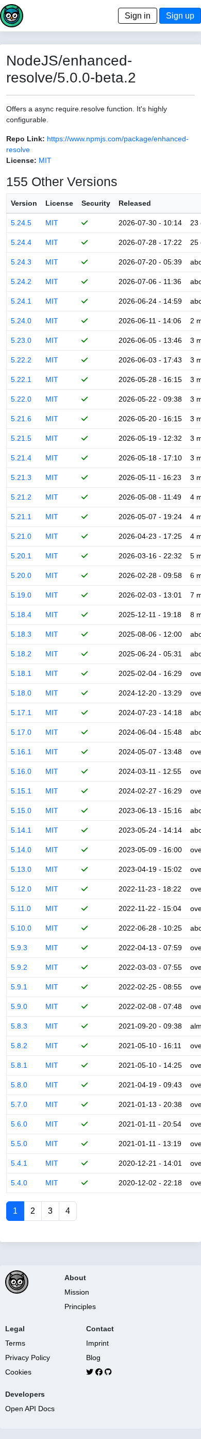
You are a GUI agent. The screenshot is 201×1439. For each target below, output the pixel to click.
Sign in (137, 15)
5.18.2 (21, 654)
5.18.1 (21, 673)
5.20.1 (21, 556)
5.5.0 (19, 1143)
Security (95, 203)
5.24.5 (21, 223)
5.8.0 (19, 1085)
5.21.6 (21, 419)
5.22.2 (21, 360)
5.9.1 (19, 987)
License (59, 203)
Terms (15, 1343)
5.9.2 (19, 967)
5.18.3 (21, 634)
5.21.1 (21, 516)
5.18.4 (21, 614)
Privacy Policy (27, 1357)
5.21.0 (21, 536)
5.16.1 (21, 752)
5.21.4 (21, 458)
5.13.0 (21, 869)
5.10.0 (21, 928)
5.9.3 (19, 948)
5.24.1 (21, 301)
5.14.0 (21, 850)
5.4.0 (19, 1183)
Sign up (180, 15)
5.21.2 (21, 497)
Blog (93, 1357)
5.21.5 (21, 438)
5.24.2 (21, 281)
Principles (80, 1306)
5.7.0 (19, 1104)
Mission (76, 1292)
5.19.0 (21, 595)
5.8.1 (19, 1065)
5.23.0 (21, 340)
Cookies (18, 1372)
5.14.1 (21, 830)
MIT (45, 160)
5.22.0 (21, 399)
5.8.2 (19, 1045)
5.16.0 (21, 771)
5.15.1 (21, 791)
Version (24, 203)
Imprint (97, 1343)
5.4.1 (19, 1163)
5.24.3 (21, 262)
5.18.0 (21, 693)
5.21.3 (21, 477)
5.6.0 (19, 1124)
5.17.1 (21, 712)
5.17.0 (21, 732)
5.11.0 (21, 908)
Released (135, 203)
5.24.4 (21, 242)
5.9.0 (19, 1006)
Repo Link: (25, 139)
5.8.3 (19, 1026)
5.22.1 (21, 379)
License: (21, 160)
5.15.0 (21, 810)
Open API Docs (30, 1408)
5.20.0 (21, 575)
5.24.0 (21, 321)
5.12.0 (21, 889)
